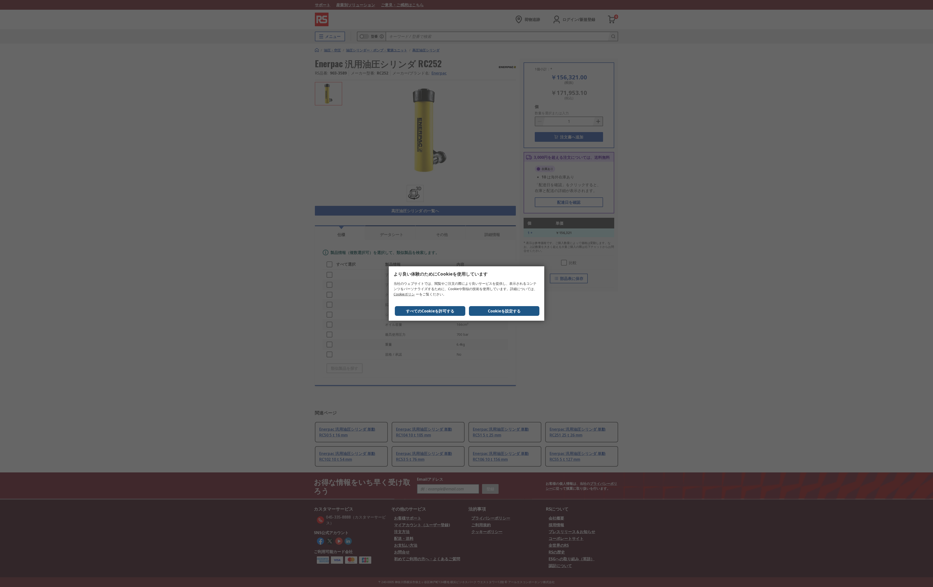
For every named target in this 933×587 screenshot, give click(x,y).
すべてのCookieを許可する (430, 311)
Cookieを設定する (504, 311)
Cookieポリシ (404, 294)
